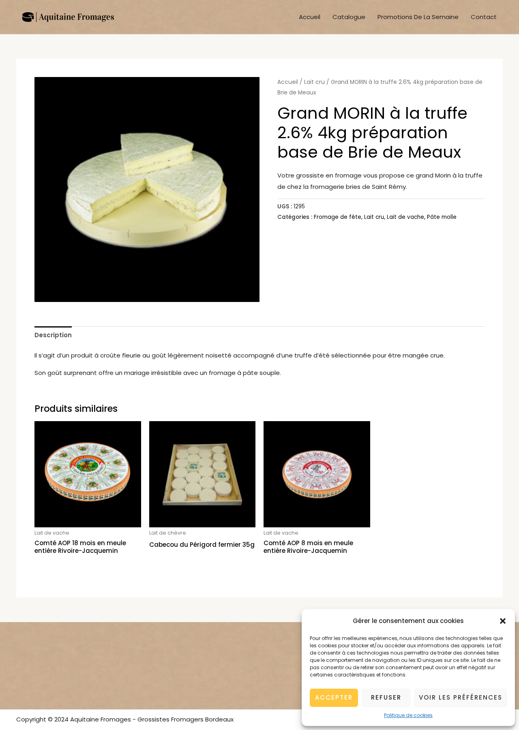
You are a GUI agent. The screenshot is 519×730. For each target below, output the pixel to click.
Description (53, 335)
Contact (484, 17)
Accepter (334, 697)
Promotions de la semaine (418, 17)
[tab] (53, 335)
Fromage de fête (337, 217)
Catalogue (348, 17)
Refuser (386, 697)
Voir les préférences (460, 697)
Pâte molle (442, 217)
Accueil (309, 17)
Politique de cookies (408, 715)
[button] (503, 621)
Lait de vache (405, 217)
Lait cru (314, 82)
